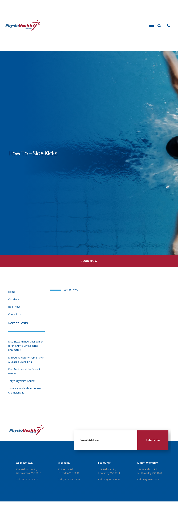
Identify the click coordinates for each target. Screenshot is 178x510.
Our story (13, 299)
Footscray (104, 463)
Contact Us (14, 314)
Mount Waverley (147, 463)
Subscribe (153, 440)
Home (11, 291)
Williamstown (24, 463)
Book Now (89, 261)
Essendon (64, 463)
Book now (14, 306)
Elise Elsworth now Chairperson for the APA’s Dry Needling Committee (25, 346)
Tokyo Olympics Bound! (21, 381)
